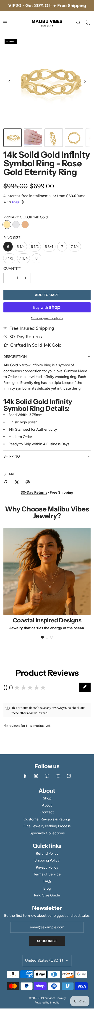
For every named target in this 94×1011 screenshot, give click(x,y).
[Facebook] (25, 776)
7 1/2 (9, 258)
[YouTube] (58, 776)
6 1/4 (21, 246)
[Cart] (88, 23)
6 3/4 (49, 246)
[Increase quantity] (26, 278)
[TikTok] (69, 776)
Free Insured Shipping (31, 328)
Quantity (12, 268)
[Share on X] (17, 483)
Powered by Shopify (47, 1002)
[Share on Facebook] (6, 483)
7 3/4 (23, 258)
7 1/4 (75, 246)
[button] (9, 81)
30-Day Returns (25, 336)
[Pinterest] (47, 776)
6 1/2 (35, 246)
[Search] (78, 23)
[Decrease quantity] (9, 278)
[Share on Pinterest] (28, 483)
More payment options (47, 318)
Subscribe (47, 941)
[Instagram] (36, 776)
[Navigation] (5, 23)
